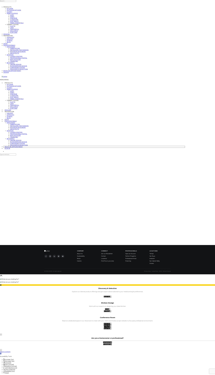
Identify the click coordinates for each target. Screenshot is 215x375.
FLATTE (12, 26)
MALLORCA (14, 31)
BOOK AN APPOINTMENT (12, 71)
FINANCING (14, 61)
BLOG (9, 42)
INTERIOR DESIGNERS (18, 51)
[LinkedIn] (54, 256)
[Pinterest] (58, 256)
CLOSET (9, 12)
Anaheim (152, 258)
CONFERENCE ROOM (17, 67)
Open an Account (130, 253)
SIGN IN (6, 72)
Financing (128, 261)
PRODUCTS (9, 83)
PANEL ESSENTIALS (17, 23)
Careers (79, 261)
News (78, 258)
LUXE (12, 15)
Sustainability (81, 256)
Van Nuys (152, 256)
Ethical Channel (167, 271)
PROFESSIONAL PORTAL (18, 58)
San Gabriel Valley (154, 261)
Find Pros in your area (107, 261)
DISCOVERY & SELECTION (19, 69)
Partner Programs (130, 256)
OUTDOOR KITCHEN (14, 10)
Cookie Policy (155, 271)
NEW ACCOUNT (15, 59)
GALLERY (10, 39)
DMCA (160, 271)
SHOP (5, 44)
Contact (103, 256)
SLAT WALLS (14, 21)
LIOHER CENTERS (16, 56)
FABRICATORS (15, 48)
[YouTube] (62, 256)
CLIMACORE (14, 20)
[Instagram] (50, 256)
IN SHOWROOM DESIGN (18, 66)
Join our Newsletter (107, 253)
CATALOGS (10, 37)
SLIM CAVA (13, 32)
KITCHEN (10, 8)
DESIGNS (6, 34)
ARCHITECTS (14, 53)
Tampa (151, 253)
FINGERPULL (14, 29)
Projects (9, 40)
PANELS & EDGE (12, 13)
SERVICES (10, 55)
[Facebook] (46, 256)
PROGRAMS (11, 47)
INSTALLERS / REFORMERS (19, 50)
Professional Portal (130, 258)
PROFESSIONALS (9, 45)
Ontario (151, 263)
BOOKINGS (10, 63)
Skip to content (5, 352)
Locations (104, 258)
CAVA (12, 28)
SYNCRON (13, 18)
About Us (79, 253)
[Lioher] (10, 76)
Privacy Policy (147, 271)
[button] (4, 80)
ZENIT (12, 16)
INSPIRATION (9, 111)
